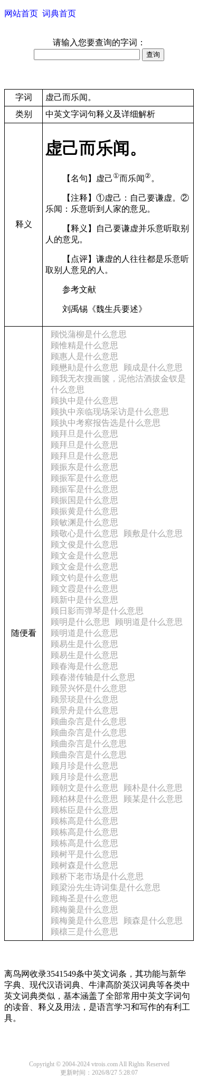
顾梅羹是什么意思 (84, 909)
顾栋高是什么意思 (84, 821)
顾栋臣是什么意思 (84, 809)
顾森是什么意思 (153, 920)
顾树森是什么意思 (84, 865)
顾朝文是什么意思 (84, 787)
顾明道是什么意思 (149, 621)
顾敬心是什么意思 (84, 533)
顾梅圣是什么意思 (84, 898)
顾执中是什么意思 (84, 400)
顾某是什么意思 (153, 798)
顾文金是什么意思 (84, 555)
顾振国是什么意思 (84, 500)
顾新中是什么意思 (84, 599)
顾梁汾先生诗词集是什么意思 (106, 887)
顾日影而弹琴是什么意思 (97, 610)
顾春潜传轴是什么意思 (93, 677)
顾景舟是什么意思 (84, 710)
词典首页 (59, 13)
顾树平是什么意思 (84, 854)
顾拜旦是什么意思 (84, 433)
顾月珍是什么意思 (84, 765)
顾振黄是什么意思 (84, 511)
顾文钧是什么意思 (84, 577)
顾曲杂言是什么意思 (89, 721)
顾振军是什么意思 (84, 478)
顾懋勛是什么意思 (84, 367)
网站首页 (21, 13)
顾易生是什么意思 (84, 644)
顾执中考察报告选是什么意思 (106, 422)
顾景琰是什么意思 (84, 699)
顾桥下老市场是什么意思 (97, 876)
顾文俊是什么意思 (84, 544)
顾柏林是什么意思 (84, 798)
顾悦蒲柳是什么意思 (89, 334)
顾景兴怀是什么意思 (89, 688)
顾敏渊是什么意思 (84, 522)
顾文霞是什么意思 (84, 588)
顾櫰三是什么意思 (84, 931)
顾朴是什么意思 (153, 787)
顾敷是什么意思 (153, 533)
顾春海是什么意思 (84, 666)
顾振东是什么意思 (84, 467)
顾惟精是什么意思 (84, 345)
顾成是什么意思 (153, 367)
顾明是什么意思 (80, 621)
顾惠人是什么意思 (84, 356)
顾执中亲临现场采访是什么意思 (110, 411)
